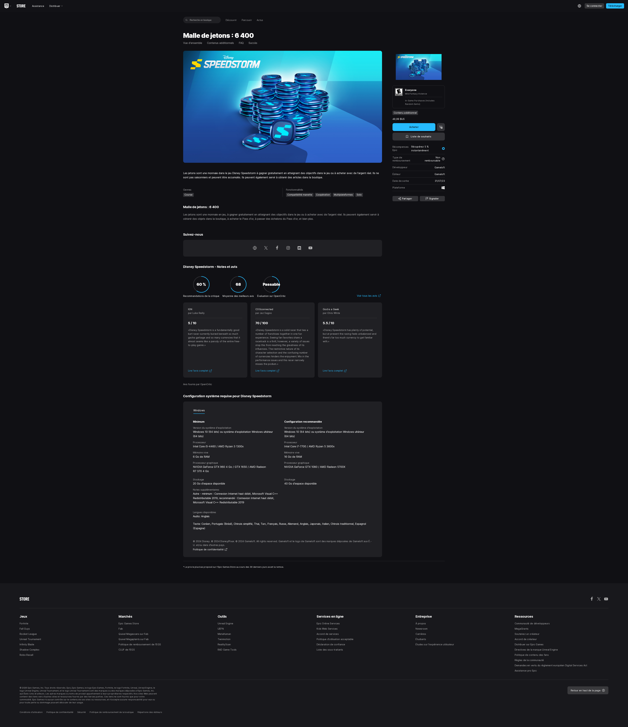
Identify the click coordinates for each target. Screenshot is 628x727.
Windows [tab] (199, 410)
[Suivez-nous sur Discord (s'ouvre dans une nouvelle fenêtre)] (299, 248)
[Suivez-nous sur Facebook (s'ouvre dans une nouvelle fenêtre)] (277, 248)
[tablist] (282, 410)
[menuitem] (231, 20)
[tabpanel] (282, 459)
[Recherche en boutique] (186, 20)
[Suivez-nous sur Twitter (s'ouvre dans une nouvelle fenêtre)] (266, 248)
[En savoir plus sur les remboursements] (443, 159)
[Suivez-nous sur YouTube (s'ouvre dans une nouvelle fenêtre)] (310, 248)
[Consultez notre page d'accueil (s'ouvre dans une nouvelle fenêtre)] (255, 248)
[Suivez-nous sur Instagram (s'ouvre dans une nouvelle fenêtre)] (288, 248)
